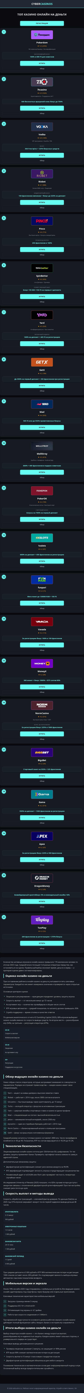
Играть (42, 63)
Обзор (42, 69)
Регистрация (42, 23)
